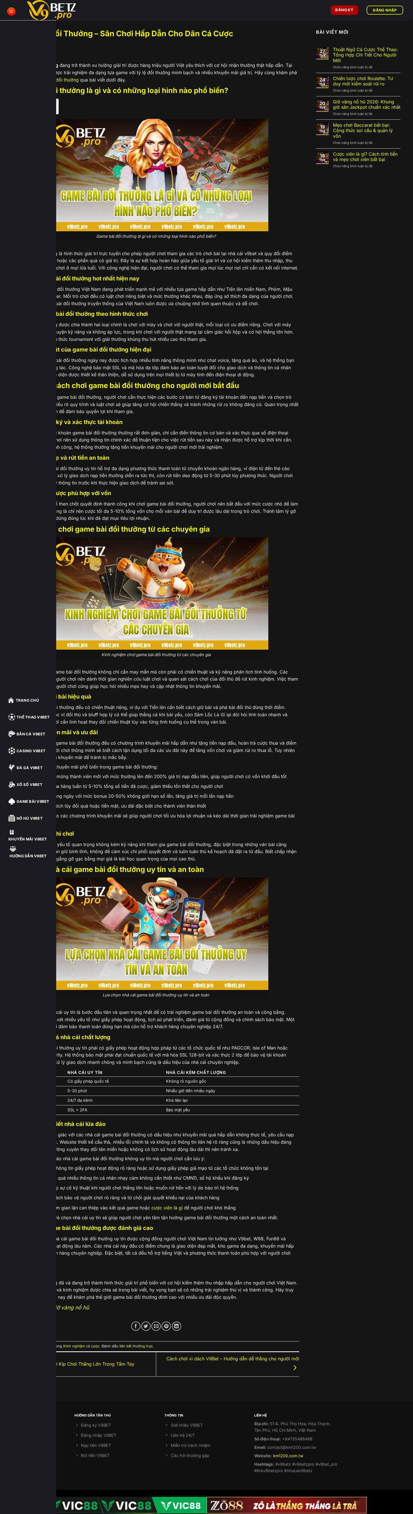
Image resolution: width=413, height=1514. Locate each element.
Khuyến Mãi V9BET (27, 839)
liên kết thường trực (136, 1346)
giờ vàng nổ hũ (70, 1307)
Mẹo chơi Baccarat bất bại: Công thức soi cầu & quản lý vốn (363, 131)
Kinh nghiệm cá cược (81, 1346)
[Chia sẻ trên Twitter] (146, 1326)
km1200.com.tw (288, 1455)
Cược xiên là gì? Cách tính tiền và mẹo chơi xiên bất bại (365, 156)
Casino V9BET (31, 751)
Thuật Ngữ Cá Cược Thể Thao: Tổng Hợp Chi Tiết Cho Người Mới (365, 55)
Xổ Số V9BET (29, 784)
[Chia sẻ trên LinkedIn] (176, 1326)
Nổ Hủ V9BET (30, 818)
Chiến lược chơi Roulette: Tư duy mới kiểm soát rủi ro (363, 81)
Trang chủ (27, 700)
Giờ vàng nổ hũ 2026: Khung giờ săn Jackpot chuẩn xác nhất (366, 104)
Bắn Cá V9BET (31, 734)
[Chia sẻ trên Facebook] (135, 1326)
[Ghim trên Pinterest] (166, 1326)
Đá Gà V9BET (30, 767)
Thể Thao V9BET (33, 717)
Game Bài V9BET (33, 801)
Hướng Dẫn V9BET (28, 856)
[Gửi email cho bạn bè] (156, 1326)
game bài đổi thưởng (57, 80)
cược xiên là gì (167, 1208)
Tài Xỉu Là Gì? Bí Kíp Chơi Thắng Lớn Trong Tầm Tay (78, 1363)
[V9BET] (55, 10)
